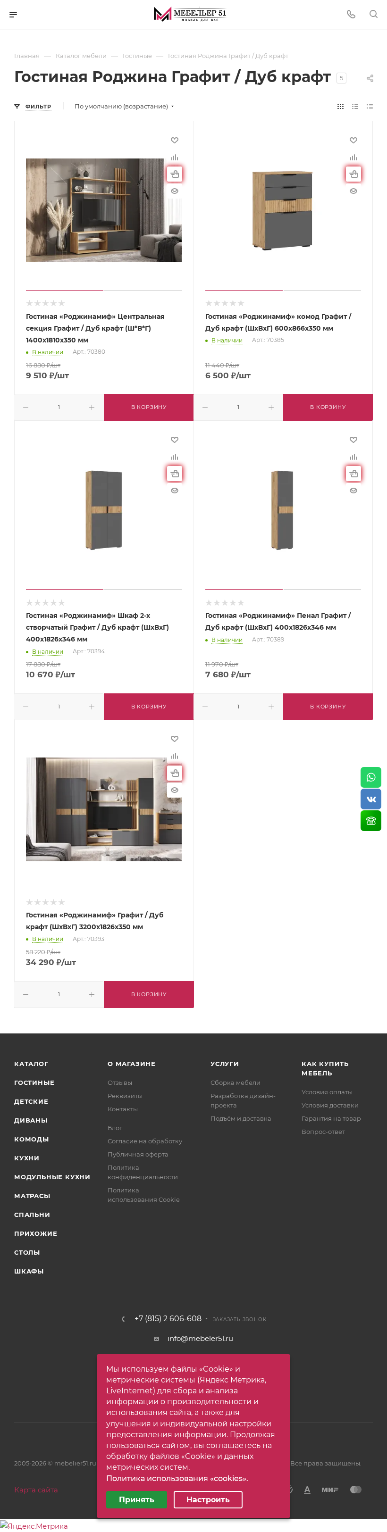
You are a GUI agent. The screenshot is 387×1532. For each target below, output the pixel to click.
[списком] (355, 106)
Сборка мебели (235, 1082)
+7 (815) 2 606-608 (168, 1319)
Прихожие (35, 1233)
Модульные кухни (52, 1177)
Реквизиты (125, 1095)
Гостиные (34, 1082)
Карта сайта (36, 1489)
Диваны (31, 1120)
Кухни (27, 1158)
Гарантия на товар (331, 1118)
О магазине (132, 1063)
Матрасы (32, 1195)
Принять (136, 1499)
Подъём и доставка (240, 1118)
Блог (115, 1128)
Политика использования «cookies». (177, 1478)
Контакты (123, 1109)
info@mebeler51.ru (200, 1338)
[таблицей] (369, 106)
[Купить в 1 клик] (174, 174)
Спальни (32, 1214)
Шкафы (29, 1271)
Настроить (208, 1499)
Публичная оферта (138, 1154)
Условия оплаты (327, 1092)
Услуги (224, 1063)
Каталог (31, 1063)
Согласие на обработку (145, 1141)
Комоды (31, 1139)
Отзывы (120, 1082)
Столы (27, 1252)
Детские (31, 1101)
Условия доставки (330, 1105)
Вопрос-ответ (323, 1131)
